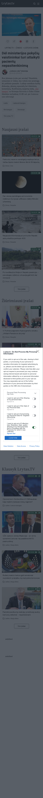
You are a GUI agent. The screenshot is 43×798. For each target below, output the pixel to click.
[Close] (38, 352)
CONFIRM (13, 438)
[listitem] (21, 393)
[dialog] (21, 399)
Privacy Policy (34, 446)
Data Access (21, 446)
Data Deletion (8, 446)
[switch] (34, 399)
